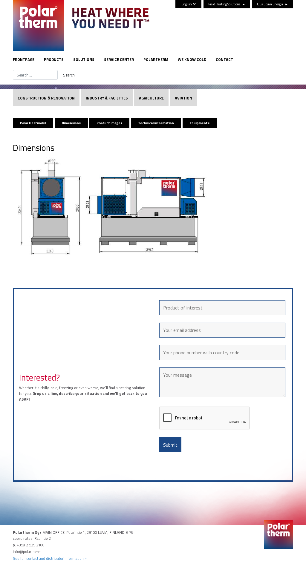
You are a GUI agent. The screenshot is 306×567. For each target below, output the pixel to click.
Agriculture (151, 98)
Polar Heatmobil (33, 122)
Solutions (83, 59)
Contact (224, 59)
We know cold (192, 59)
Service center (119, 59)
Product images (109, 122)
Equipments (199, 122)
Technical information (156, 122)
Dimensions (71, 122)
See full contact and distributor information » (50, 558)
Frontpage (23, 59)
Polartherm (155, 59)
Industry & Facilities (107, 98)
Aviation (183, 98)
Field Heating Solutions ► (226, 4)
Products (54, 59)
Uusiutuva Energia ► (272, 4)
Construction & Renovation (46, 98)
